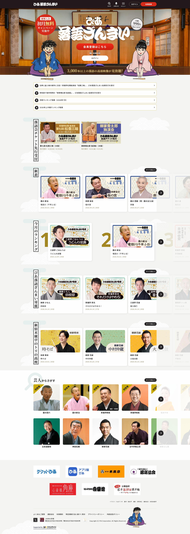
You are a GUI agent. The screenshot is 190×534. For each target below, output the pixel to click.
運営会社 (51, 514)
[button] (173, 193)
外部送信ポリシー (113, 514)
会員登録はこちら (95, 47)
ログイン (134, 4)
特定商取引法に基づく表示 (75, 514)
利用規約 (60, 514)
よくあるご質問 (39, 514)
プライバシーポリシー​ (96, 514)
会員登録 (148, 4)
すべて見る (150, 170)
